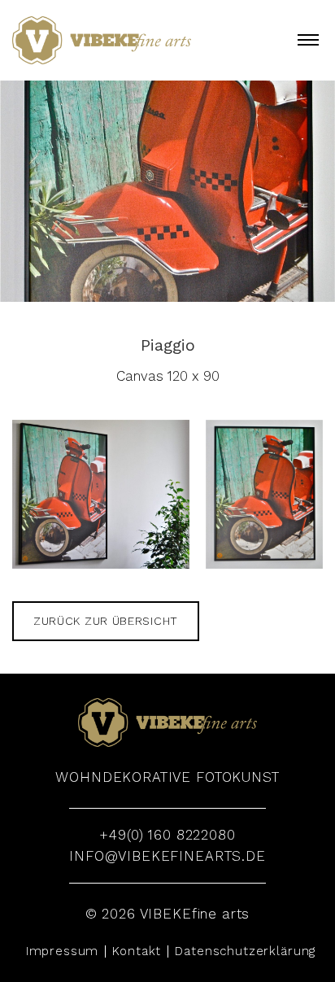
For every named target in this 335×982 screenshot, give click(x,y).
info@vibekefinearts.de (167, 856)
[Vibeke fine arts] (101, 40)
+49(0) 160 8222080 (167, 835)
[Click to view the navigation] (308, 39)
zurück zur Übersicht (105, 620)
